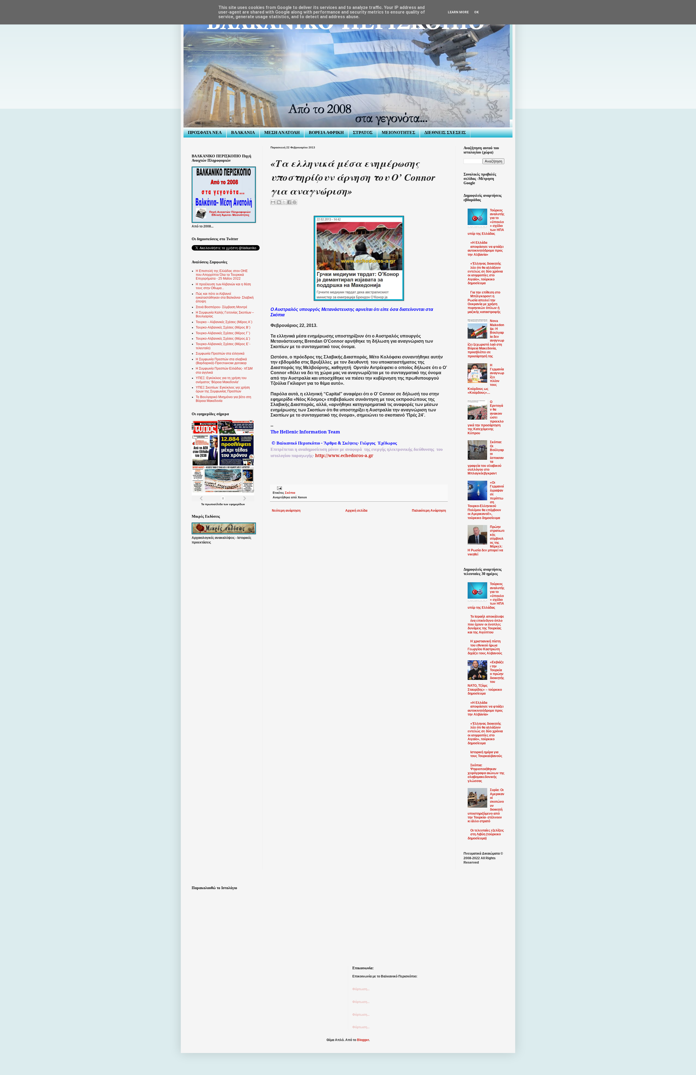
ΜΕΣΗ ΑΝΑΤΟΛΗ (282, 132)
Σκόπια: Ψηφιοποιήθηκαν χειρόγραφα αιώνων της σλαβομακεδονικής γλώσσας (486, 773)
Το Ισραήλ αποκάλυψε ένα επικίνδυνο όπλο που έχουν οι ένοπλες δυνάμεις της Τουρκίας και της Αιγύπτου (486, 624)
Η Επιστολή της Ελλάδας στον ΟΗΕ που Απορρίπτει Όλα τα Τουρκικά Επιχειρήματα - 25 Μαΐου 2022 (222, 275)
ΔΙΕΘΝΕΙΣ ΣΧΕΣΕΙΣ (445, 132)
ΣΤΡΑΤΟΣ (362, 132)
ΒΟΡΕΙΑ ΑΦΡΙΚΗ (326, 132)
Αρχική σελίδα (356, 510)
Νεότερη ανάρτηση (286, 510)
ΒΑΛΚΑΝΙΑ (243, 132)
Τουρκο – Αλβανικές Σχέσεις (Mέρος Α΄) (224, 322)
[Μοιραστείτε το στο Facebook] (289, 202)
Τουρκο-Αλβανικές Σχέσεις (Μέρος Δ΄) (223, 338)
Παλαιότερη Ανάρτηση (429, 510)
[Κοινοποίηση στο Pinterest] (294, 202)
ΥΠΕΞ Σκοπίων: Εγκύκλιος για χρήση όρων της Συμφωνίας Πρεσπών (223, 389)
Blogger (363, 1040)
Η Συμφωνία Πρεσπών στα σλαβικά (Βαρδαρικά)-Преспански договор (221, 361)
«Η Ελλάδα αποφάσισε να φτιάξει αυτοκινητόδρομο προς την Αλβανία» (486, 248)
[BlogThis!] (279, 202)
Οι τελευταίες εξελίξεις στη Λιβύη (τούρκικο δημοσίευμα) (486, 834)
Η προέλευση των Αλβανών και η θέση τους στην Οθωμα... (223, 286)
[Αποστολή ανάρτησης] (279, 488)
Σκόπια (290, 492)
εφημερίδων (237, 504)
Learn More (458, 12)
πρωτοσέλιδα (214, 504)
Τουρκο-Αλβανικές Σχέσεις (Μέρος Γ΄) (223, 333)
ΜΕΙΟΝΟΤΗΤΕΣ (398, 132)
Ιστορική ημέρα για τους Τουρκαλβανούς (486, 754)
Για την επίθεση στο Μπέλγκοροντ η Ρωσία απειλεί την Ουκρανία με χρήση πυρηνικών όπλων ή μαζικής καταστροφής (484, 302)
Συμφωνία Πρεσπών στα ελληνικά (220, 353)
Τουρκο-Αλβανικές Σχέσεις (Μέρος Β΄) (223, 327)
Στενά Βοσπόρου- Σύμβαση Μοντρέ (221, 307)
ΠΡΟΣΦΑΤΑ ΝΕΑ (205, 132)
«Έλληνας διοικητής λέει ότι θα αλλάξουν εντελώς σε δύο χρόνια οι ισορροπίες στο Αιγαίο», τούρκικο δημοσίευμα (485, 273)
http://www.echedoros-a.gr (344, 455)
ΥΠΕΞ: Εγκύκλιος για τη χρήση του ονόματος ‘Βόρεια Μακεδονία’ (221, 380)
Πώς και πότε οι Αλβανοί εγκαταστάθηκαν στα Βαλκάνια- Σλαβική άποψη (225, 298)
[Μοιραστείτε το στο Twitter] (284, 202)
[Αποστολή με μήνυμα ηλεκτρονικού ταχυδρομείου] (273, 202)
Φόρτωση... (360, 989)
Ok (476, 12)
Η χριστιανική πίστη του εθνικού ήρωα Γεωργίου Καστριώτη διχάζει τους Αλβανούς (485, 647)
